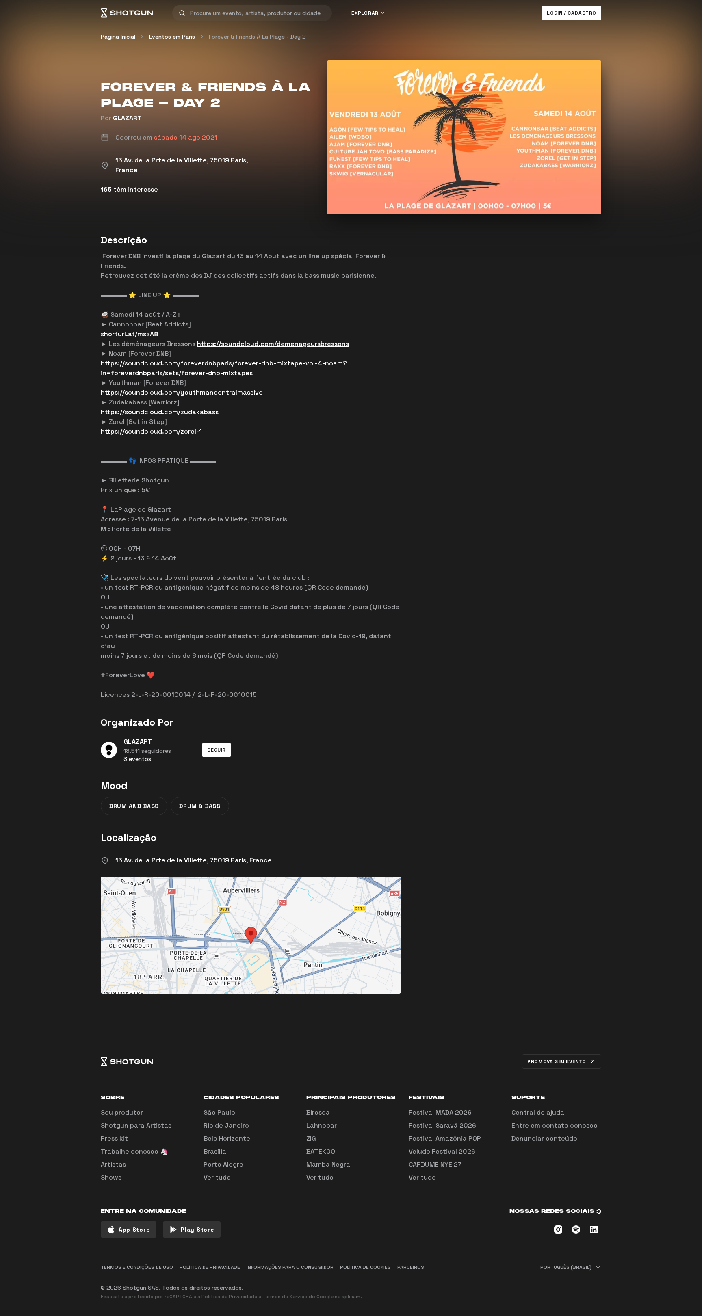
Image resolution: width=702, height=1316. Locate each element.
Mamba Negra (328, 1164)
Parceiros (410, 1267)
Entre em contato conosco (554, 1125)
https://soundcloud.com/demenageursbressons (273, 343)
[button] (216, 750)
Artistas (113, 1164)
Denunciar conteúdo (544, 1138)
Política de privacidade (210, 1267)
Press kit (114, 1138)
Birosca (318, 1112)
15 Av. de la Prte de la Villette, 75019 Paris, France (193, 860)
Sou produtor (122, 1112)
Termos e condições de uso (137, 1267)
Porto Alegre (223, 1164)
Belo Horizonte (227, 1138)
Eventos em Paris (172, 36)
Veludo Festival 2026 (442, 1151)
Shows (111, 1177)
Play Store (197, 1229)
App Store (134, 1229)
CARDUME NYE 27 (435, 1164)
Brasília (215, 1151)
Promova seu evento (556, 1061)
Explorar (365, 13)
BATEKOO (320, 1151)
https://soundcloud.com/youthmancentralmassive (182, 392)
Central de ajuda (537, 1112)
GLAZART (127, 118)
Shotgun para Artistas (136, 1125)
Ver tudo (217, 1177)
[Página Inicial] (127, 13)
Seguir (216, 750)
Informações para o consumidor (290, 1267)
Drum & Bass (200, 806)
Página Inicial (118, 36)
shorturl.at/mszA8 (129, 334)
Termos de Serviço (285, 1296)
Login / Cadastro (571, 13)
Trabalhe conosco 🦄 (134, 1151)
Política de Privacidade (229, 1296)
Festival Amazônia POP (445, 1138)
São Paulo (219, 1112)
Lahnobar (321, 1125)
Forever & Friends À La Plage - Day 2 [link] (257, 36)
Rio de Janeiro (226, 1125)
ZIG (311, 1138)
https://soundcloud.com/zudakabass (160, 412)
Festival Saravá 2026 (442, 1125)
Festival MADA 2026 (440, 1112)
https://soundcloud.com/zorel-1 (151, 431)
